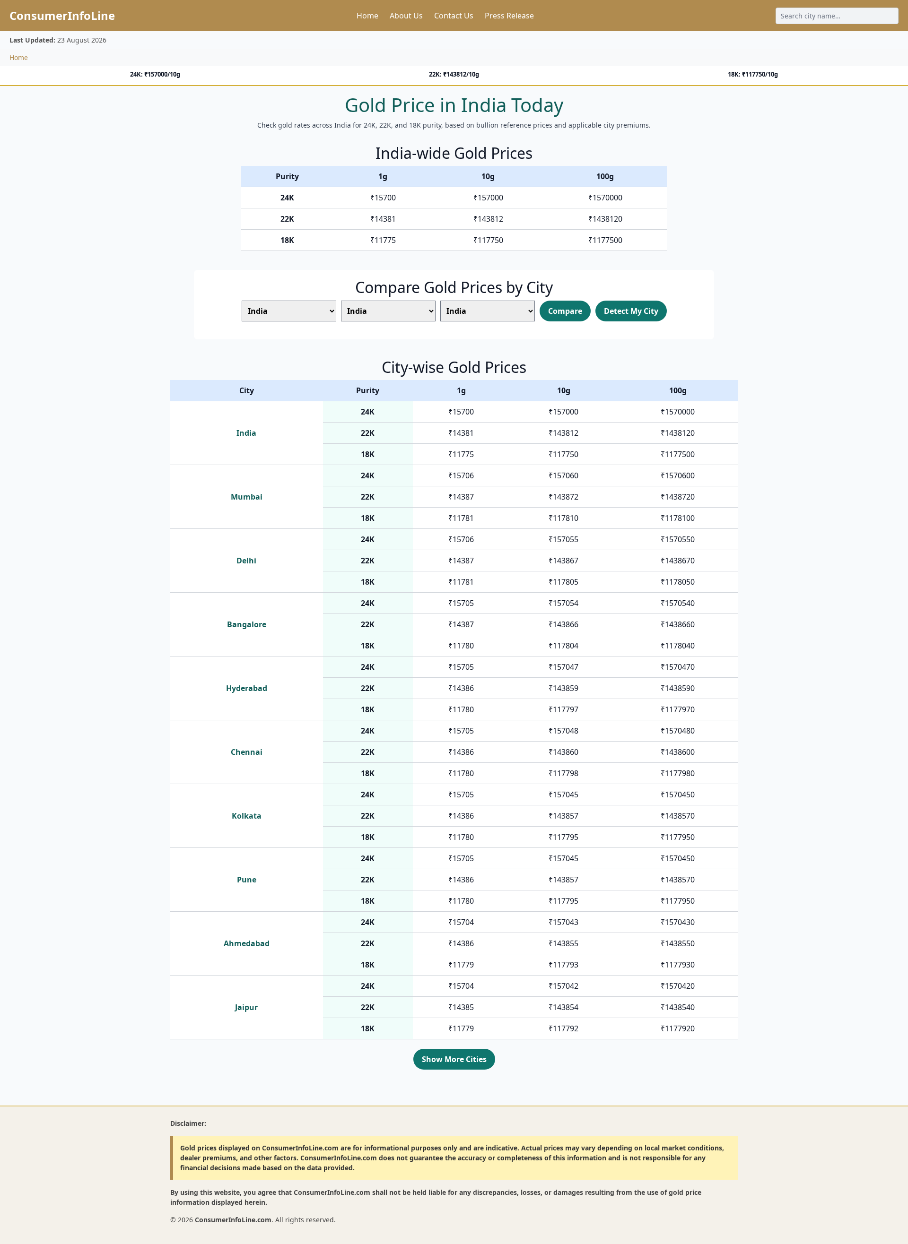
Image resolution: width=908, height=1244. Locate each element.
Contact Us (453, 15)
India (246, 433)
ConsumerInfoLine (62, 15)
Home (367, 15)
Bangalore (246, 624)
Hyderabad (246, 688)
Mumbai (246, 497)
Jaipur (246, 1007)
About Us (406, 15)
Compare (565, 311)
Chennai (246, 752)
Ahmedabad (247, 943)
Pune (246, 879)
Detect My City (631, 311)
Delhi (246, 560)
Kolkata (247, 816)
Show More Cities (454, 1059)
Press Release (509, 15)
